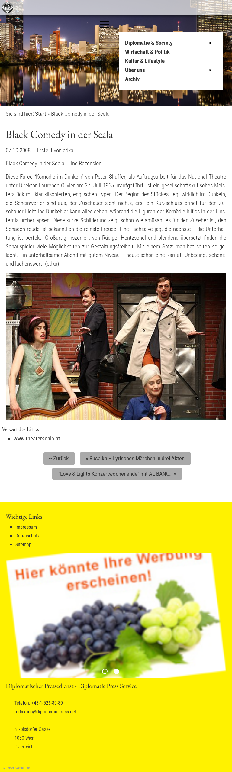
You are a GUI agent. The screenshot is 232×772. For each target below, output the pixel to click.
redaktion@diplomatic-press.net (45, 712)
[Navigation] (104, 24)
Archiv (132, 79)
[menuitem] (173, 42)
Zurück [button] (58, 458)
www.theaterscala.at (37, 438)
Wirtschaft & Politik (147, 51)
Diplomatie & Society (148, 42)
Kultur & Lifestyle (145, 60)
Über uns (135, 69)
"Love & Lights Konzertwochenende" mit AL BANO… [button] (117, 473)
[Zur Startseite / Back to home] (7, 11)
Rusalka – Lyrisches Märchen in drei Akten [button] (135, 458)
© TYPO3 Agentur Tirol (16, 767)
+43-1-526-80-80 (47, 703)
